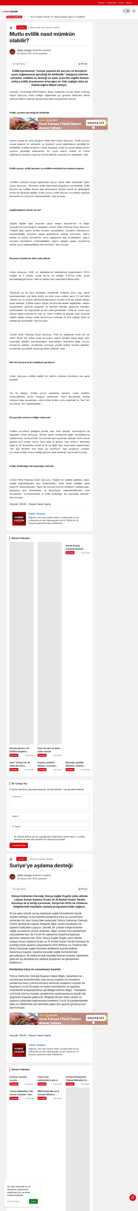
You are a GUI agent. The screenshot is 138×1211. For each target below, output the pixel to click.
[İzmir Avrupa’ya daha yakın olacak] (50, 649)
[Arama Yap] (134, 11)
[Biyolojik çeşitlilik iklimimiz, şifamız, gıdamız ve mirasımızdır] (78, 765)
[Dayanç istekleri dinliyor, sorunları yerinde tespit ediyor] (50, 765)
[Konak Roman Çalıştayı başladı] (78, 649)
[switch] (126, 11)
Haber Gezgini (24, 50)
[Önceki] (24, 17)
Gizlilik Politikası (13, 1201)
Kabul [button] (33, 1201)
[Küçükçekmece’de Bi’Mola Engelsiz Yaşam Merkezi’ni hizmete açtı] (22, 649)
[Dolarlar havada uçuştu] (22, 1079)
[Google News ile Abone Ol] (19, 63)
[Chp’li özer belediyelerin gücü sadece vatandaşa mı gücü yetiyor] (50, 1079)
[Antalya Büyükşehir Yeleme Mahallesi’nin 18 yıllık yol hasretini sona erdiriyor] (78, 1079)
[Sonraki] (27, 17)
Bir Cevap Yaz (19, 783)
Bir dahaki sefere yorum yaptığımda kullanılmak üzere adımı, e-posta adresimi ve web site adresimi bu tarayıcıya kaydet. (49, 838)
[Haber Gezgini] (10, 11)
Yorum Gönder (19, 845)
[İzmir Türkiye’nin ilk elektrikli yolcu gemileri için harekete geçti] (22, 765)
